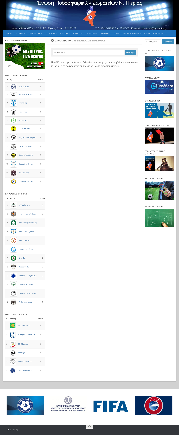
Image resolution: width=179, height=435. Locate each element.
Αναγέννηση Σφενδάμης (28, 223)
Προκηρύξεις (92, 33)
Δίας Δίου (22, 258)
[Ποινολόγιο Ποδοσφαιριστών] (159, 143)
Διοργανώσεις (34, 33)
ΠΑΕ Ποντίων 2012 (26, 182)
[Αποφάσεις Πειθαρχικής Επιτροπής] (159, 171)
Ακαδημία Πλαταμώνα (26, 335)
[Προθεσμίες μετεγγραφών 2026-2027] (159, 70)
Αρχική (9, 33)
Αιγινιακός (23, 103)
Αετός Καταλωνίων (26, 95)
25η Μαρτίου (23, 344)
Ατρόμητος (23, 112)
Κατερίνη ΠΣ (24, 267)
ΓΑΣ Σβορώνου (24, 129)
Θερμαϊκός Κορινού (26, 164)
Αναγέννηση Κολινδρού (27, 214)
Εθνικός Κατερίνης (26, 146)
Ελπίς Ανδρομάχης (26, 155)
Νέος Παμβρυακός (25, 370)
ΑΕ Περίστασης (24, 205)
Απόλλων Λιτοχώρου (26, 232)
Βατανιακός (23, 120)
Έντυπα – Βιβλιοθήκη (132, 33)
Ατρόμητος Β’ (23, 353)
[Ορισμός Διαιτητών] (159, 117)
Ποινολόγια (50, 33)
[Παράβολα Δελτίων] (159, 93)
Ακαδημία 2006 (23, 325)
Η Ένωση (19, 33)
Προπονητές (78, 33)
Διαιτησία (64, 33)
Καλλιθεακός (24, 173)
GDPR (116, 33)
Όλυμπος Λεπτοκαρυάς (28, 293)
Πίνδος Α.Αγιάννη (25, 302)
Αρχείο (147, 33)
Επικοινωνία (158, 33)
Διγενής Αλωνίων (25, 362)
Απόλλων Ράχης (25, 240)
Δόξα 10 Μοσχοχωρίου (27, 138)
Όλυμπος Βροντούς (26, 285)
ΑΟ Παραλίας (24, 87)
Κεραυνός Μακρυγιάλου (28, 276)
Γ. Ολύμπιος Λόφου (26, 249)
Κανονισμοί (105, 33)
